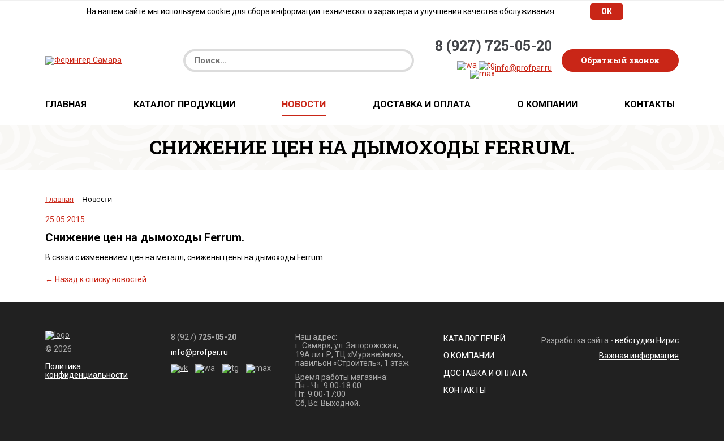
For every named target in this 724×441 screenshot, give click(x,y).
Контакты (649, 105)
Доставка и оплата (422, 105)
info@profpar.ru (523, 67)
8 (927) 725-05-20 (493, 46)
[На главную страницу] (83, 59)
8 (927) (203, 337)
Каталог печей (474, 338)
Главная (66, 105)
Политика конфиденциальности (86, 370)
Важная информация (639, 355)
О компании (547, 105)
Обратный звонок (620, 60)
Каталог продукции (184, 105)
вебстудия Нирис (647, 340)
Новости (304, 105)
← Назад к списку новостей (95, 279)
